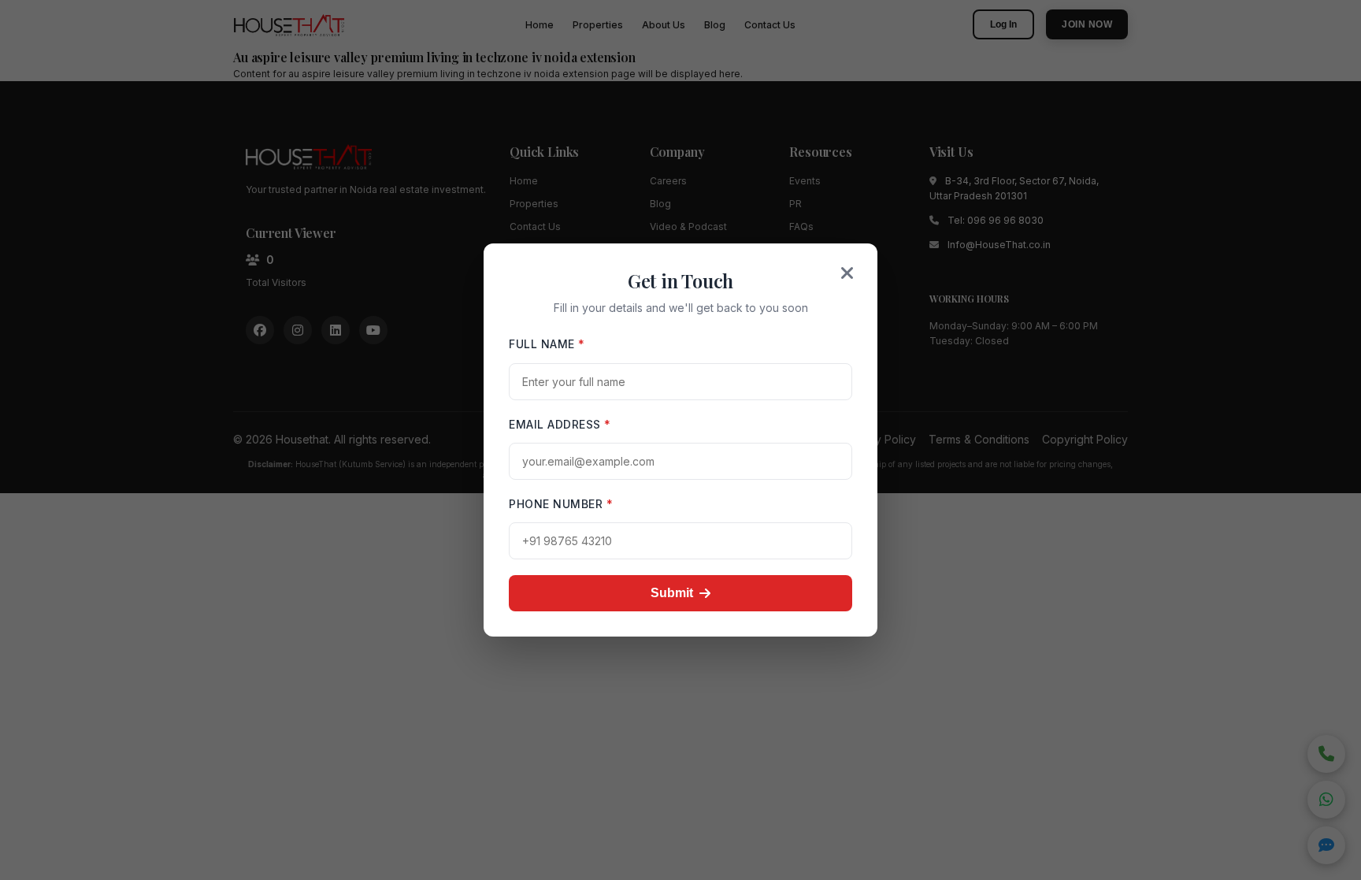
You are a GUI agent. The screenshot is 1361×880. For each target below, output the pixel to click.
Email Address (560, 424)
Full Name (547, 344)
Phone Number (561, 504)
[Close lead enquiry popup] (847, 273)
